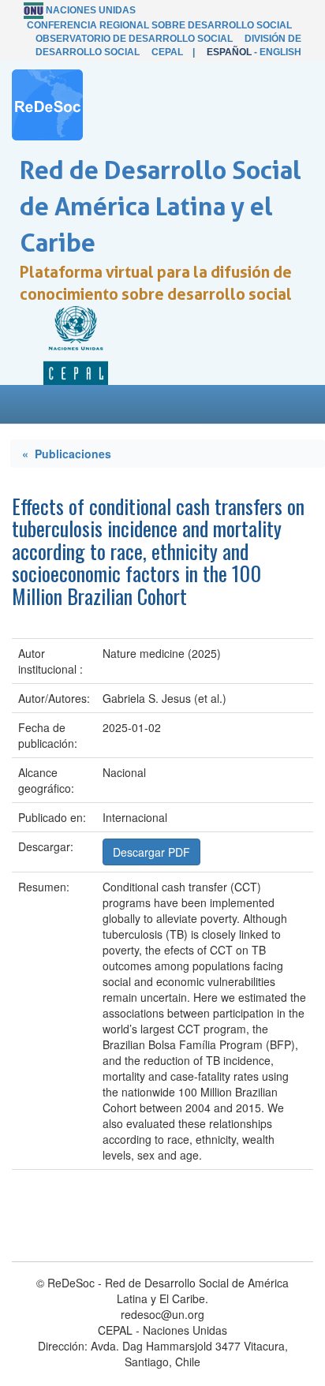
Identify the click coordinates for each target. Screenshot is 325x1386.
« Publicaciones (66, 453)
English (280, 52)
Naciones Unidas (91, 10)
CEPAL (167, 52)
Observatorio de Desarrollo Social (134, 38)
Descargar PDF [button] (151, 852)
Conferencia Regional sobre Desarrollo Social (159, 25)
